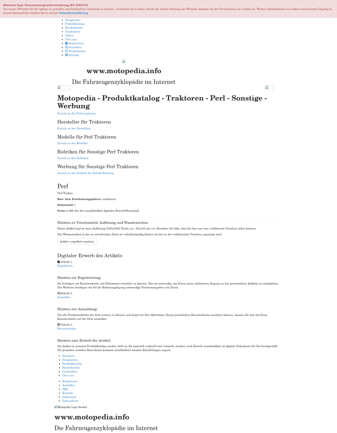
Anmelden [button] (75, 47)
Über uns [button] (71, 39)
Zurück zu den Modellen (72, 143)
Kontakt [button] (73, 55)
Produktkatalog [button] (75, 24)
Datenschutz (70, 401)
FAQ (65, 389)
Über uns (68, 375)
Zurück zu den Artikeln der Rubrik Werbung (85, 173)
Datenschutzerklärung (73, 13)
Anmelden (68, 385)
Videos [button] (69, 35)
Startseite (68, 356)
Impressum (69, 397)
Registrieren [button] (76, 43)
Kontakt (67, 393)
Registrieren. (65, 266)
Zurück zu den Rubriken (73, 158)
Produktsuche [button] (77, 51)
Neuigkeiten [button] (73, 20)
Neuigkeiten (70, 360)
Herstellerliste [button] (74, 28)
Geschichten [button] (73, 31)
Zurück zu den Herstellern (74, 128)
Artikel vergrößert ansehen (77, 241)
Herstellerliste (71, 367)
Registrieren (70, 381)
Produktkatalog (72, 364)
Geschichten (70, 371)
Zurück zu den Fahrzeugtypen (76, 113)
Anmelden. (64, 297)
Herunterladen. (67, 328)
